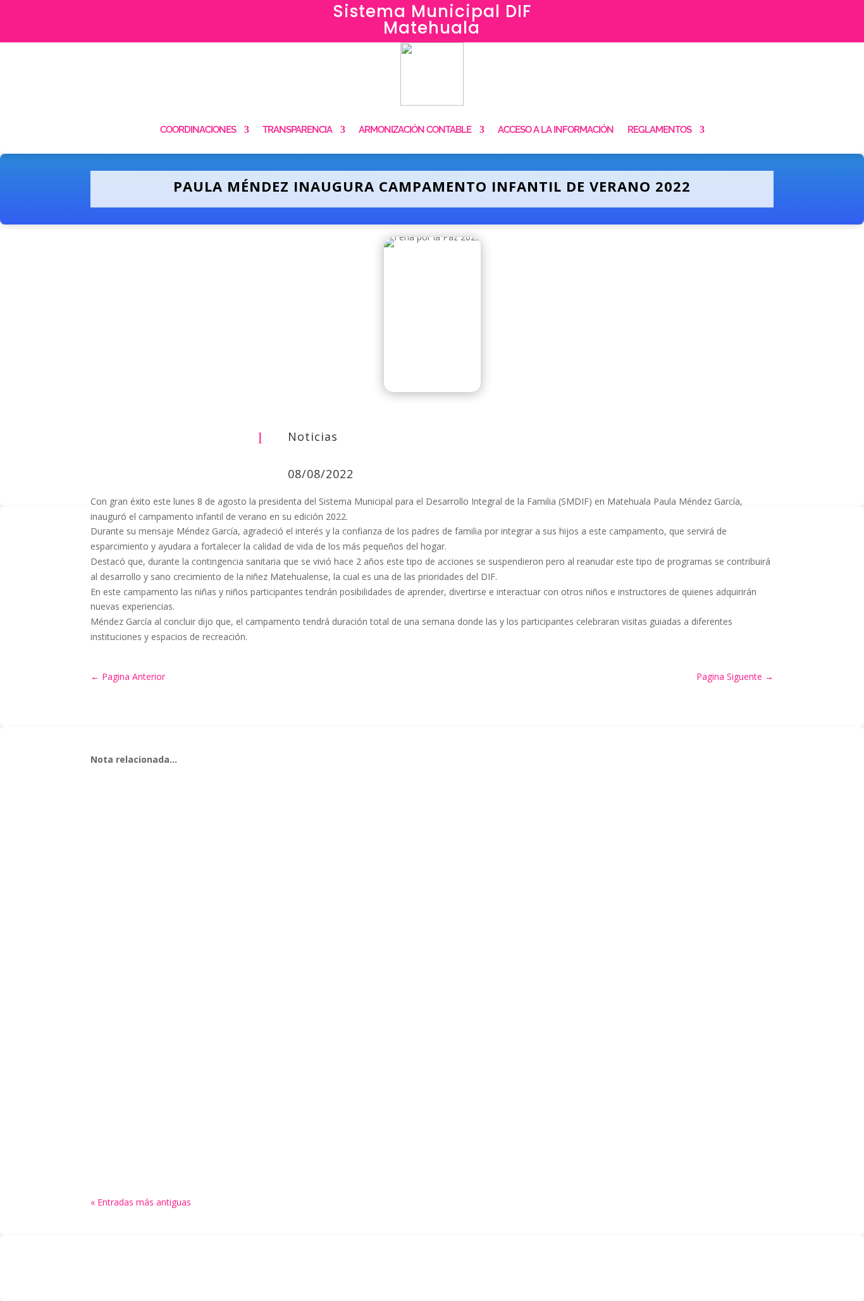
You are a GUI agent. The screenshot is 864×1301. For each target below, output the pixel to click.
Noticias (313, 436)
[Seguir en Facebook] (720, 16)
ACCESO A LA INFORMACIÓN (556, 129)
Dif (126, 845)
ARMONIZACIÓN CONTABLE (415, 129)
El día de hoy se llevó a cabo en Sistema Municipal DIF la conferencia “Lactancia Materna (370, 826)
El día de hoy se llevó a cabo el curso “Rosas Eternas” (262, 962)
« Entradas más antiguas (140, 1202)
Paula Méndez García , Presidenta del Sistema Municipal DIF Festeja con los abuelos (356, 1098)
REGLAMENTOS (659, 129)
